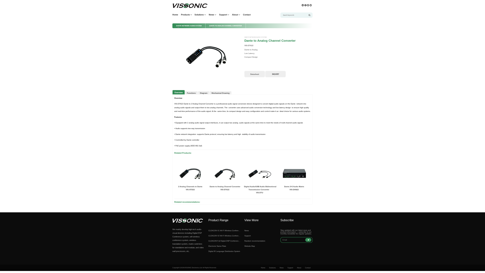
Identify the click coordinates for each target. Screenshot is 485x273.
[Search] (309, 15)
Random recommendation (254, 241)
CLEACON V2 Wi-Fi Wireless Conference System (224, 236)
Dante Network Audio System (189, 26)
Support (247, 236)
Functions (191, 93)
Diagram (203, 93)
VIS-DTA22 (248, 45)
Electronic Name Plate (217, 246)
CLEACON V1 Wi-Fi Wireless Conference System (224, 231)
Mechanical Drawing (220, 93)
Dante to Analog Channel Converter (225, 26)
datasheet (254, 74)
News (246, 231)
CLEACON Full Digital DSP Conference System (224, 241)
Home (175, 15)
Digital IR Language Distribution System (224, 251)
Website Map (249, 246)
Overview (178, 92)
